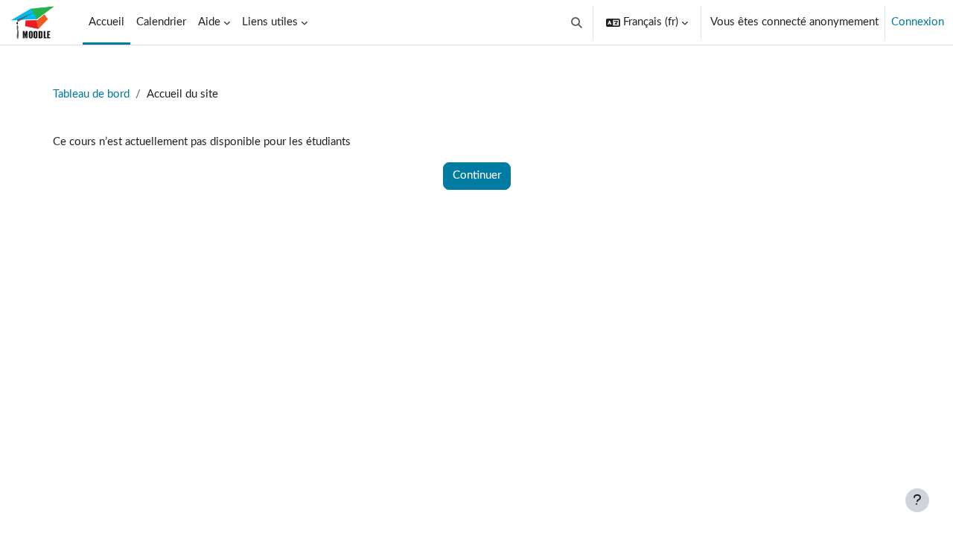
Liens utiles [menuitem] (270, 22)
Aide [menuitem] (209, 22)
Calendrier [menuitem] (161, 22)
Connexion (917, 22)
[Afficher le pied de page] (917, 500)
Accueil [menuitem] (106, 22)
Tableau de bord (91, 94)
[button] (577, 22)
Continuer (477, 175)
